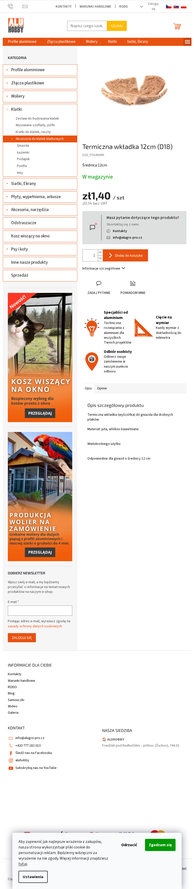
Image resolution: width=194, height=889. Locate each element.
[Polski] (183, 6)
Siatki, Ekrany (23, 184)
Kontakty (63, 6)
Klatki (16, 109)
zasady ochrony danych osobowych (35, 626)
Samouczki (16, 700)
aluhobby (22, 760)
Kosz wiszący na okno (30, 236)
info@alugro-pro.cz (127, 237)
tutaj (22, 864)
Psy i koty (19, 249)
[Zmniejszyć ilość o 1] (100, 258)
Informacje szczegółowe (101, 268)
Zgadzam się (160, 845)
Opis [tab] (88, 388)
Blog (11, 693)
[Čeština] (168, 6)
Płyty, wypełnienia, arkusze (36, 197)
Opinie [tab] (102, 388)
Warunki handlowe (95, 6)
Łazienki (23, 152)
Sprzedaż (19, 275)
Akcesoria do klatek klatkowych (40, 138)
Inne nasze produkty (29, 262)
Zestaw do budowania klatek (37, 118)
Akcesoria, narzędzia (30, 210)
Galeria (13, 712)
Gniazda (23, 145)
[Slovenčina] (176, 6)
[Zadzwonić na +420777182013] (15, 6)
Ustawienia (33, 877)
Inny (20, 172)
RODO (123, 6)
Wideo (12, 706)
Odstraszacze (23, 223)
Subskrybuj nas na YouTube (36, 767)
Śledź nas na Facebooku (33, 752)
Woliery (18, 96)
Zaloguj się (22, 637)
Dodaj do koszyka (129, 255)
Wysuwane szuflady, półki (35, 125)
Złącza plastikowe (27, 83)
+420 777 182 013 (28, 745)
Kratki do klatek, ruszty (33, 132)
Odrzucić (129, 845)
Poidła (22, 165)
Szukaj (117, 26)
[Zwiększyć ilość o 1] (100, 252)
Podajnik (23, 159)
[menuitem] (22, 42)
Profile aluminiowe (28, 70)
